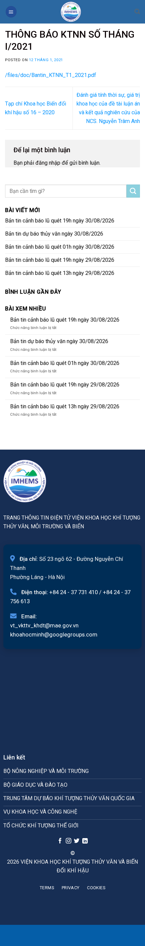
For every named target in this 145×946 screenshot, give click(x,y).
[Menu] (11, 11)
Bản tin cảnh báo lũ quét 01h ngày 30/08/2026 (59, 247)
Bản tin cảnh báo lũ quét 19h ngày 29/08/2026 (59, 260)
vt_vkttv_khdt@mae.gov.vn (44, 625)
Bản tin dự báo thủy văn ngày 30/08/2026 (54, 234)
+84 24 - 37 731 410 (73, 592)
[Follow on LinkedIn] (85, 841)
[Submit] (133, 191)
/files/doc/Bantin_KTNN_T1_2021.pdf (50, 75)
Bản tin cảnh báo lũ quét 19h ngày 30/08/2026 (59, 220)
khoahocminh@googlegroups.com (53, 634)
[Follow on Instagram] (68, 841)
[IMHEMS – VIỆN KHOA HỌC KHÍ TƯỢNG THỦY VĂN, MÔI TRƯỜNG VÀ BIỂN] (71, 12)
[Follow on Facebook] (60, 841)
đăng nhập (47, 163)
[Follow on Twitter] (76, 841)
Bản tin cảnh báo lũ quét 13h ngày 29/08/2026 (59, 273)
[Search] (137, 11)
